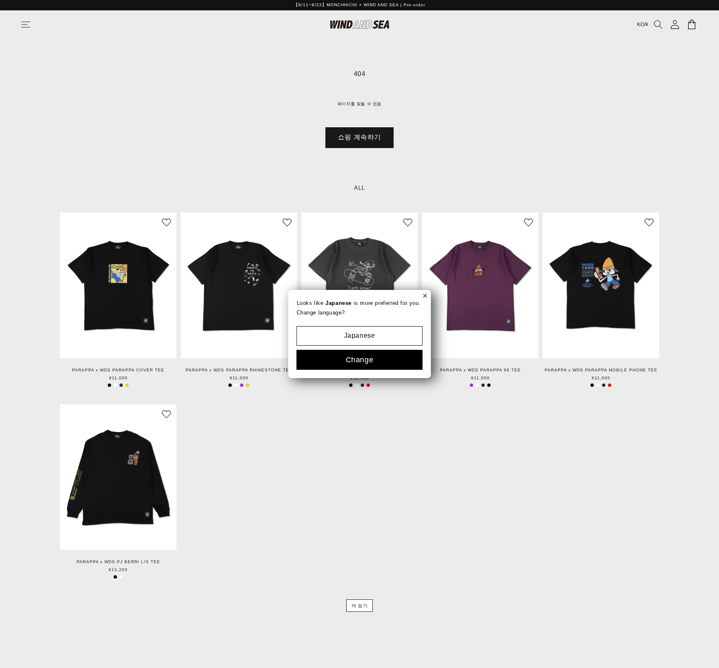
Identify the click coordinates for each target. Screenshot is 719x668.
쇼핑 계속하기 (359, 137)
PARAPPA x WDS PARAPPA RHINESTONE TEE (239, 370)
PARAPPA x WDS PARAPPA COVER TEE (118, 370)
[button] (34, 24)
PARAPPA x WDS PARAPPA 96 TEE (480, 370)
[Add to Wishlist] (166, 223)
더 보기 (359, 605)
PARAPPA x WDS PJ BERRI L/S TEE (118, 562)
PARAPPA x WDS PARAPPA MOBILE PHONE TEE (601, 370)
